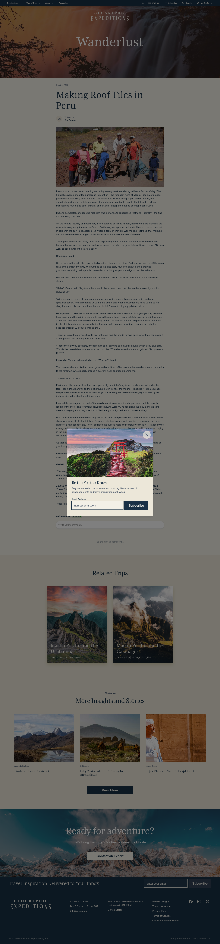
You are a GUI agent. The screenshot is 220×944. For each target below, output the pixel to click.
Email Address (79, 499)
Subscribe (136, 505)
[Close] (147, 435)
